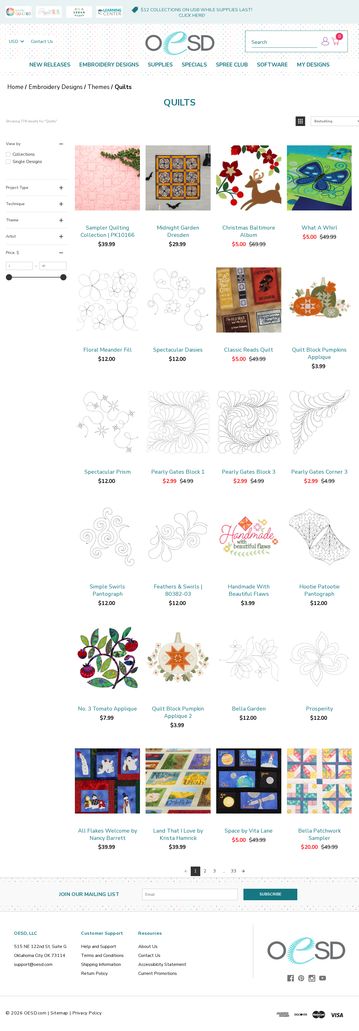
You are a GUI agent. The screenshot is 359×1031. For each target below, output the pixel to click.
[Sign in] (325, 41)
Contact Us (42, 41)
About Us (148, 946)
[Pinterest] (301, 978)
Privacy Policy (87, 1013)
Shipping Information (101, 964)
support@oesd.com (33, 964)
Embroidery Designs (109, 64)
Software (272, 64)
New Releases (49, 64)
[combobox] (284, 41)
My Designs (313, 64)
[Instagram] (312, 978)
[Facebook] (290, 978)
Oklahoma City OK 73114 (39, 955)
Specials (194, 64)
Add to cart (107, 178)
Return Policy (94, 973)
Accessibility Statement (162, 964)
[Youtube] (322, 978)
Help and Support (98, 946)
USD (14, 41)
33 (233, 871)
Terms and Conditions (102, 955)
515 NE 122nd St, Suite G (40, 946)
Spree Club (232, 64)
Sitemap (59, 1013)
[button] (300, 121)
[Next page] (243, 871)
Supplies (160, 64)
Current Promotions (157, 973)
